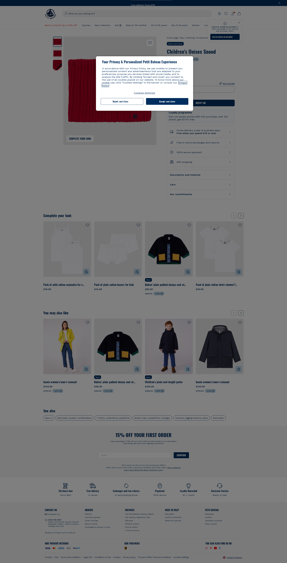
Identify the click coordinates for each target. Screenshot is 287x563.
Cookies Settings (144, 92)
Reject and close (120, 101)
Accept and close (167, 101)
